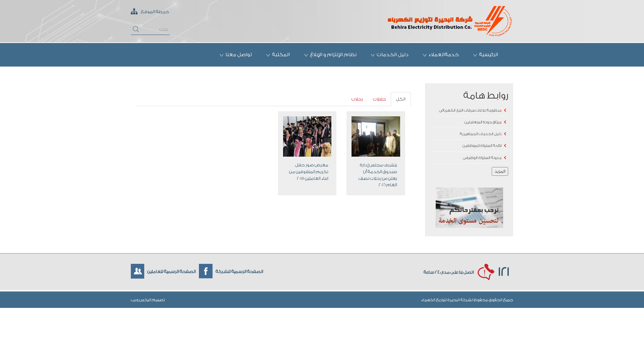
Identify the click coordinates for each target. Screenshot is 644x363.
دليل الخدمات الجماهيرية (480, 134)
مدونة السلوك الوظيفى (482, 158)
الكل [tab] (401, 99)
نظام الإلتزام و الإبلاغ (333, 54)
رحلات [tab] (357, 99)
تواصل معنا (238, 54)
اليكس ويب (141, 299)
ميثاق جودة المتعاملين (483, 122)
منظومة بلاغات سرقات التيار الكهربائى (470, 110)
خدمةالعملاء (444, 54)
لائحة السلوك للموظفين (482, 146)
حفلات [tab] (379, 99)
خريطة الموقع (154, 11)
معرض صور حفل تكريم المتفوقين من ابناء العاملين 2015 (308, 171)
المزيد (499, 171)
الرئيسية (488, 54)
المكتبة (281, 54)
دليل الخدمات (393, 54)
